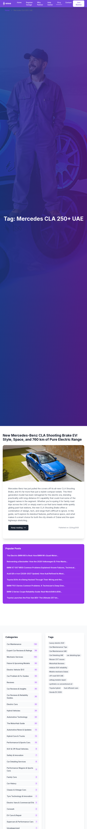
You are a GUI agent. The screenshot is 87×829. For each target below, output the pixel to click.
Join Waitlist (79, 3)
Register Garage (29, 3)
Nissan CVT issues (56, 659)
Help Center (50, 3)
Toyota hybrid (54, 688)
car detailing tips (73, 655)
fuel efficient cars (71, 688)
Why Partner (40, 3)
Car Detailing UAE (56, 655)
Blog (59, 2)
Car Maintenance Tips (58, 647)
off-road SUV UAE (56, 676)
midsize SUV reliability (58, 668)
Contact (68, 2)
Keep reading (17, 527)
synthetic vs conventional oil (60, 684)
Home (19, 2)
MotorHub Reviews (56, 663)
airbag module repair (57, 680)
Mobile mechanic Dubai (58, 672)
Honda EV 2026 (55, 692)
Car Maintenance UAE (58, 651)
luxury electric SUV (56, 643)
